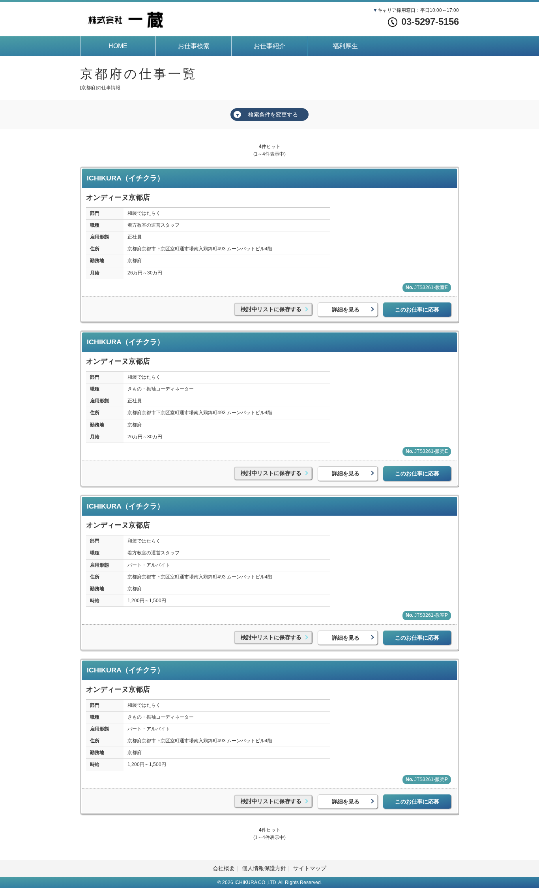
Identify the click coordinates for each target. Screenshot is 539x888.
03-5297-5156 (430, 21)
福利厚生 (345, 46)
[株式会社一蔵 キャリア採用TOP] (125, 18)
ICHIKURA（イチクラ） (125, 178)
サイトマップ (309, 868)
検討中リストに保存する (271, 309)
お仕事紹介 (269, 46)
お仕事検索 (194, 46)
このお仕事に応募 (417, 309)
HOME (118, 46)
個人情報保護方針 (264, 868)
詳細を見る (345, 309)
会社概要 (224, 868)
